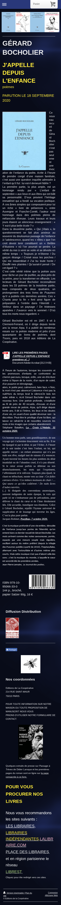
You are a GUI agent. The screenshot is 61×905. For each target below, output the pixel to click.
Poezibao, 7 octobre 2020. (34, 519)
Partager (12, 650)
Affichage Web (51, 895)
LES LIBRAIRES (20, 826)
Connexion (53, 893)
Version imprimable (15, 893)
